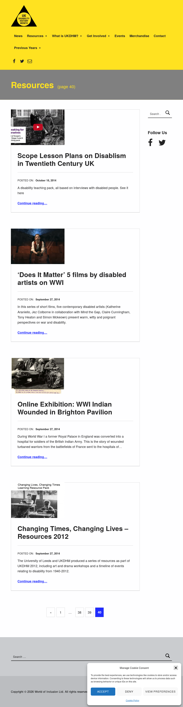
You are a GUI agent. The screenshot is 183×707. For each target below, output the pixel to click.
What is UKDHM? (65, 35)
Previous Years (25, 47)
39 (89, 612)
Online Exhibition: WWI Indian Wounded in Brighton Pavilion (65, 407)
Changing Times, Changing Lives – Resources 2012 (73, 532)
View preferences (160, 691)
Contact (160, 35)
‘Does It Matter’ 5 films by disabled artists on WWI (72, 278)
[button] (176, 668)
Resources (35, 35)
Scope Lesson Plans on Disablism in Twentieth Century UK (72, 159)
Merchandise (139, 35)
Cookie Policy (132, 700)
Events (120, 35)
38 (79, 612)
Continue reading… (32, 203)
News (18, 35)
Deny (129, 691)
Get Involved (96, 35)
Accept (103, 691)
